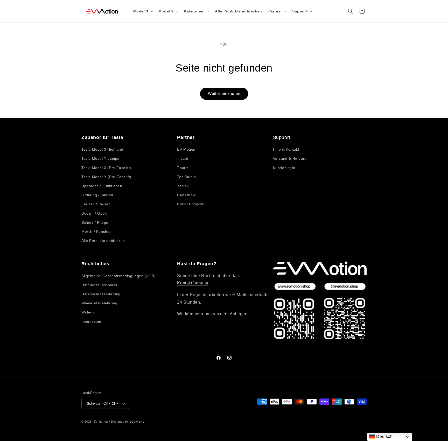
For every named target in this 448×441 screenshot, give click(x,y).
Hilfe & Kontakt (286, 149)
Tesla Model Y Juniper (101, 159)
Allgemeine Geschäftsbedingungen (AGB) (118, 276)
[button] (142, 11)
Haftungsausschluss (99, 285)
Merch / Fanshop (96, 231)
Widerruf (89, 312)
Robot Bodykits (190, 204)
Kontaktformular (192, 283)
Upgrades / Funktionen (101, 186)
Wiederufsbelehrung (99, 303)
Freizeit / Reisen (96, 204)
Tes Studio (186, 177)
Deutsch (384, 436)
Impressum (91, 321)
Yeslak (183, 186)
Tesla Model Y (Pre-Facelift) (106, 177)
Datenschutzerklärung (101, 294)
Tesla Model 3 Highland (102, 149)
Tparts (183, 168)
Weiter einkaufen (224, 93)
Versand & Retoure (290, 159)
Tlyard (182, 159)
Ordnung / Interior (97, 195)
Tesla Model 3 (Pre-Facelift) (106, 168)
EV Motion (186, 149)
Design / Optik (94, 213)
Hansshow (186, 195)
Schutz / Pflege (94, 222)
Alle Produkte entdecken (103, 241)
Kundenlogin (284, 168)
